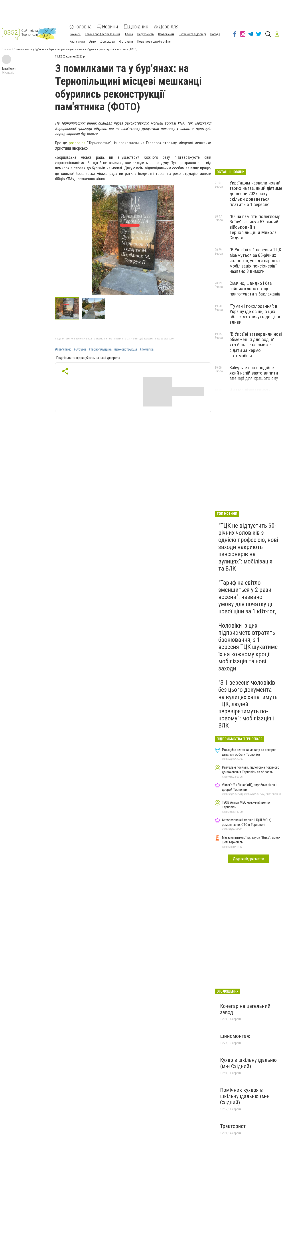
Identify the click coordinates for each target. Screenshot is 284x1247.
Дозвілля (169, 26)
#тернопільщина (100, 349)
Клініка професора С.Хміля (102, 34)
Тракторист (233, 1126)
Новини (110, 26)
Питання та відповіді (192, 34)
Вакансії (75, 34)
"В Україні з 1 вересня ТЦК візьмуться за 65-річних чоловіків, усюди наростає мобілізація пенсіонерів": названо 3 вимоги (255, 260)
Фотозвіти (126, 41)
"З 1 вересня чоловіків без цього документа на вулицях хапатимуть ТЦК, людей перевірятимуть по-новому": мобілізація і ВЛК (248, 704)
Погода (215, 34)
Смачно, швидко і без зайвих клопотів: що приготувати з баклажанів (254, 289)
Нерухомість (145, 34)
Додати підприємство (248, 859)
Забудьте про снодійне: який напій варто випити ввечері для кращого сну (253, 373)
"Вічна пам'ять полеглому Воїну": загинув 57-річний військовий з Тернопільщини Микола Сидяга (254, 227)
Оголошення (166, 34)
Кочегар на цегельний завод (245, 1009)
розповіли (77, 143)
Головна (83, 26)
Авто (92, 41)
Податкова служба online (154, 41)
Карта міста (77, 41)
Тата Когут (9, 69)
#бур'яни (79, 349)
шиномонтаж (235, 1036)
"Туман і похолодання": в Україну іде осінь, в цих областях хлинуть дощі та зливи (254, 314)
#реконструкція (125, 349)
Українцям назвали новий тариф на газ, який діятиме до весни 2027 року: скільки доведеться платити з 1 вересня (255, 193)
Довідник (138, 26)
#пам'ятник (63, 349)
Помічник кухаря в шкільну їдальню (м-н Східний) (245, 1096)
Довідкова (107, 41)
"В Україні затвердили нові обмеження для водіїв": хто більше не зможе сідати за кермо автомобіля (255, 344)
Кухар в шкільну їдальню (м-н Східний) (248, 1063)
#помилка (147, 349)
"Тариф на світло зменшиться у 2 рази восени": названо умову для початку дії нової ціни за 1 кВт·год (247, 597)
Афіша (129, 34)
